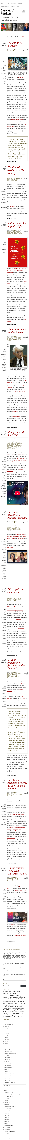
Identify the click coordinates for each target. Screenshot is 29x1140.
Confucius (4, 691)
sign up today (10, 933)
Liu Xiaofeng (3, 252)
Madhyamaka (3, 488)
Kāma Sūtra (3, 486)
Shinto (6, 1061)
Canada (4, 544)
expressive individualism (13, 1000)
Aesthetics (9, 178)
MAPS (4, 552)
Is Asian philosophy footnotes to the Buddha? (16, 664)
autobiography (3, 354)
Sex (5, 1041)
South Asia (17, 676)
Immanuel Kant (22, 1003)
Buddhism (6, 1047)
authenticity (4, 464)
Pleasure (13, 447)
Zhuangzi (4, 579)
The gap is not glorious (15, 44)
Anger (18, 438)
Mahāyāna (16, 179)
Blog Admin (6, 1085)
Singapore (4, 370)
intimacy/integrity (7, 1005)
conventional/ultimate (4, 470)
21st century (3, 806)
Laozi (5, 73)
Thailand (4, 493)
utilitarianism (3, 494)
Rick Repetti (6, 974)
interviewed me (20, 538)
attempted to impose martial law (17, 814)
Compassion (7, 1108)
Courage (16, 793)
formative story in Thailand (20, 460)
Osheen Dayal (16, 536)
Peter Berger (3, 204)
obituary (4, 369)
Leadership (15, 794)
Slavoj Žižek (15, 411)
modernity (5, 1008)
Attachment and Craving (12, 440)
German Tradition (11, 231)
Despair (6, 1110)
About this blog (12, 3)
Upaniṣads (4, 578)
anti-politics (13, 462)
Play (5, 1037)
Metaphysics (10, 53)
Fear (6, 1115)
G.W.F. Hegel (19, 1001)
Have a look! (10, 547)
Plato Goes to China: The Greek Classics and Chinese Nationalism (17, 270)
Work (6, 1043)
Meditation (14, 445)
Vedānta (9, 530)
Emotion (14, 442)
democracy (4, 808)
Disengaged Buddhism (8, 998)
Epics (6, 1069)
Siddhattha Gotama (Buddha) (4, 700)
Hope (6, 1121)
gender (4, 197)
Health (6, 1033)
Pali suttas (6, 1010)
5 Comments (25, 337)
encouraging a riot (17, 829)
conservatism (3, 191)
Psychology (10, 448)
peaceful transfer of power (17, 830)
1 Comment (26, 178)
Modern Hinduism (11, 339)
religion (4, 636)
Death (8, 50)
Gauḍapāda (3, 617)
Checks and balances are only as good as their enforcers (17, 784)
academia (12, 991)
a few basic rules (10, 953)
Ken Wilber (4, 367)
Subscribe (24, 985)
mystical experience (15, 1008)
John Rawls (14, 391)
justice (12, 1005)
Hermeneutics (18, 232)
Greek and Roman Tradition (13, 232)
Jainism (6, 1071)
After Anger (21, 3)
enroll (12, 924)
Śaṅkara (4, 696)
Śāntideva (4, 491)
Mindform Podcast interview (17, 433)
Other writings (15, 6)
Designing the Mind (21, 458)
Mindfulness (16, 53)
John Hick (4, 550)
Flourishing (15, 51)
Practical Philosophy (7, 1096)
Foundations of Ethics (9, 1131)
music (9, 1008)
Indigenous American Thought (14, 524)
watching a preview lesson (20, 935)
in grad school (21, 628)
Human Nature (10, 179)
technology (6, 1014)
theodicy (4, 84)
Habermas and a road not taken (16, 331)
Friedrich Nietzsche (10, 1001)
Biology (14, 178)
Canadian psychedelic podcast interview (17, 514)
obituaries (18, 416)
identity (15, 1003)
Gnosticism (3, 199)
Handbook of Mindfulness (17, 119)
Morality (15, 446)
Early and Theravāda (17, 50)
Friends (6, 1031)
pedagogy (13, 1010)
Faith (6, 1113)
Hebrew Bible (10, 1003)
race (20, 1010)
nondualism (3, 560)
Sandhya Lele (15, 177)
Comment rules (5, 6)
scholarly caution (21, 630)
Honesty (9, 233)
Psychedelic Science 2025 (13, 606)
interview (4, 549)
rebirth (23, 1010)
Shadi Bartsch (3, 254)
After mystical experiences (15, 590)
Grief (6, 1117)
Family (6, 1028)
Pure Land (4, 205)
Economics (9, 51)
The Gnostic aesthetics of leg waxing (16, 170)
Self (14, 448)
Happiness (7, 1119)
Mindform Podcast (21, 454)
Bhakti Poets (7, 1065)
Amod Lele (14, 49)
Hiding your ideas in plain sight (17, 225)
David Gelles (3, 68)
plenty (13, 416)
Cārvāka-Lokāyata (8, 1067)
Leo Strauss (3, 250)
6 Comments (25, 878)
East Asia (19, 230)
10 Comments (25, 793)
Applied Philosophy (7, 1024)
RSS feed (9, 958)
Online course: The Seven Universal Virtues (17, 870)
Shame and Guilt (8, 1125)
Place (6, 1035)
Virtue (12, 795)
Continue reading (11, 161)
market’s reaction (11, 838)
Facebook (7, 957)
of (15, 416)
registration (18, 619)
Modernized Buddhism (9, 1053)
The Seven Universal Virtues (20, 890)
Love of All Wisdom (7, 12)
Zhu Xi (4, 704)
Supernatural (18, 529)
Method (5, 1090)
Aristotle (4, 462)
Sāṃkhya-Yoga (8, 1076)
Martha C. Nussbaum (15, 1006)
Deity (11, 50)
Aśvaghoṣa (3, 67)
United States (18, 1014)
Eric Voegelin (3, 192)
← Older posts (11, 941)
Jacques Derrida (22, 391)
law (1, 814)
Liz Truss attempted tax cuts (18, 819)
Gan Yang (4, 249)
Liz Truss (4, 814)
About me (3, 3)
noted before (12, 206)
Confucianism (10, 337)
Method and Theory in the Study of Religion (14, 527)
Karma (6, 1133)
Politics (21, 53)
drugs (3, 546)
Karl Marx (4, 365)
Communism (3, 246)
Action (6, 1098)
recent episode (10, 454)
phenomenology (3, 490)
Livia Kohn (4, 693)
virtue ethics (3, 496)
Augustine (5, 996)
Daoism (18, 49)
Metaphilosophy (15, 233)
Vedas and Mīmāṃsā (9, 1082)
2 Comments (25, 597)
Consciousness (10, 522)
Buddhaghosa (3, 542)
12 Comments (25, 50)
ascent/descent (20, 993)
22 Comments (25, 231)
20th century (3, 244)
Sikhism (6, 1078)
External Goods (7, 1127)
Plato (17, 1010)
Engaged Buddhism (17, 998)
